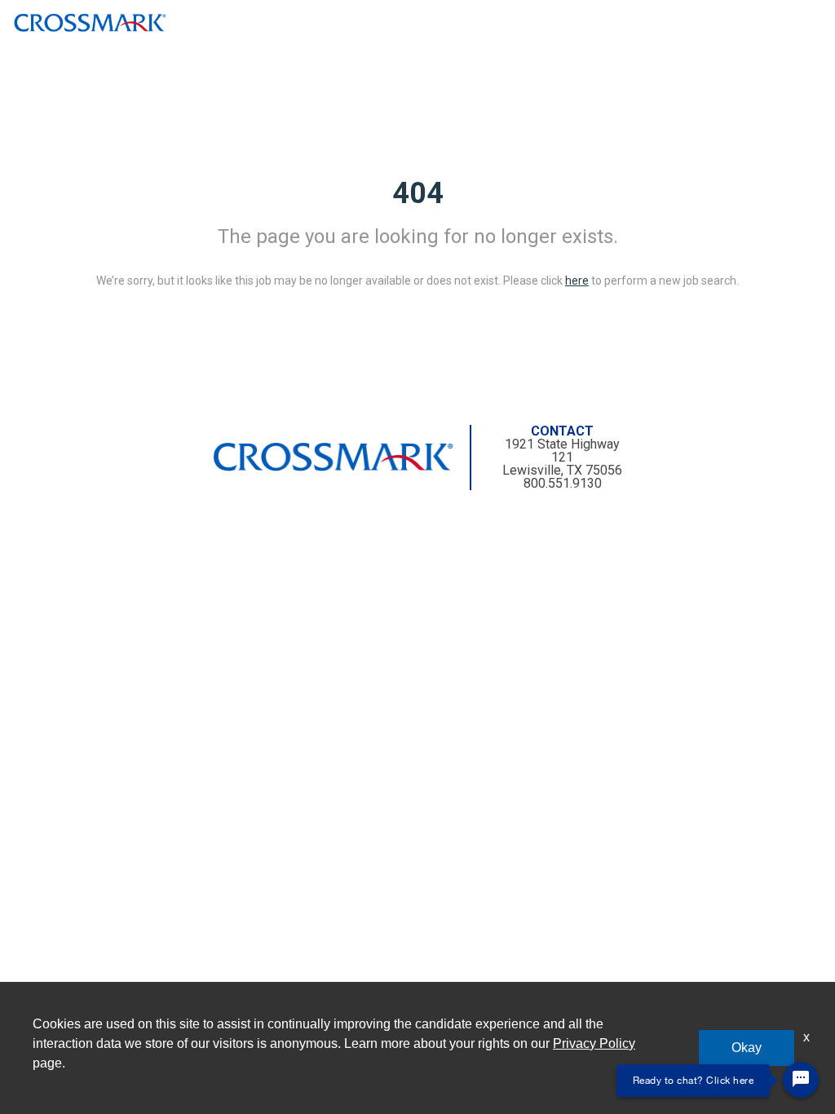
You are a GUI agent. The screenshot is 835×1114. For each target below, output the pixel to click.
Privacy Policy (594, 1043)
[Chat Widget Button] (801, 1080)
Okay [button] (746, 1047)
